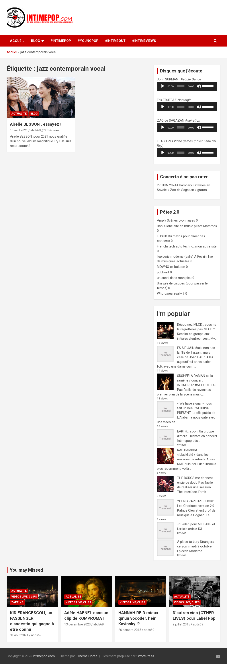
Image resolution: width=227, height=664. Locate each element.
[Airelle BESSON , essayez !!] (40, 98)
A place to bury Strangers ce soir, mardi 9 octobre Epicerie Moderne (195, 546)
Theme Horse (87, 656)
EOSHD (162, 236)
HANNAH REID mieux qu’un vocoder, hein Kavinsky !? (138, 618)
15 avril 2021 (19, 130)
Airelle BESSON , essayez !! (36, 124)
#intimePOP (61, 41)
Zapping (17, 602)
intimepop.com (44, 656)
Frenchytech (166, 246)
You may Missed (26, 570)
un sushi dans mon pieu (174, 278)
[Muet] (199, 86)
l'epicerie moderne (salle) (175, 257)
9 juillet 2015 (181, 624)
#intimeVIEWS (144, 41)
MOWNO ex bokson (171, 267)
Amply (161, 220)
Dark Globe (165, 226)
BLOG (35, 41)
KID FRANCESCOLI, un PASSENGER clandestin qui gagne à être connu (32, 621)
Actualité (19, 113)
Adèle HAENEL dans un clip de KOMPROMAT (86, 615)
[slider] (208, 86)
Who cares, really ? (170, 294)
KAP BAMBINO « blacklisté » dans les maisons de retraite (193, 454)
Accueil (17, 41)
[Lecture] (162, 86)
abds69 (35, 130)
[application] (187, 86)
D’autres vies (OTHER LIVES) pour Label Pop (194, 615)
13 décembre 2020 (77, 624)
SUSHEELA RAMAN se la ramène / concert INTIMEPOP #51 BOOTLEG (196, 380)
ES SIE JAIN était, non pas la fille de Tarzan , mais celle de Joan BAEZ (196, 352)
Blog (34, 113)
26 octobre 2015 (129, 630)
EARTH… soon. (187, 431)
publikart (163, 272)
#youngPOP (88, 41)
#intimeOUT (115, 41)
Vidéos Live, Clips (24, 596)
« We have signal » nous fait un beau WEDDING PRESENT (194, 408)
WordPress (146, 656)
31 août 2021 (19, 635)
